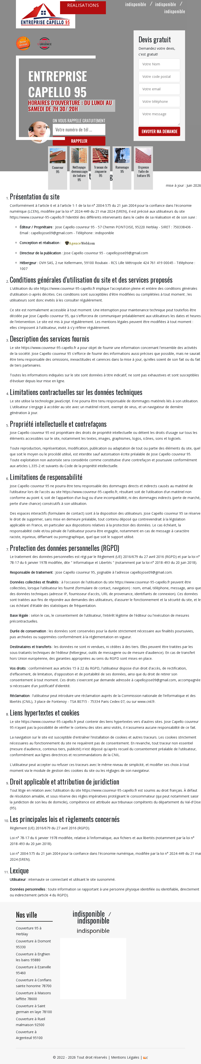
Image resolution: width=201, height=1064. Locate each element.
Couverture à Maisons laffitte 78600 (33, 996)
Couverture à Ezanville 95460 (33, 970)
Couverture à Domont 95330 (33, 944)
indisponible (135, 4)
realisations (83, 5)
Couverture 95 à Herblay (28, 931)
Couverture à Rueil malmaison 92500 (30, 1022)
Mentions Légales (125, 1057)
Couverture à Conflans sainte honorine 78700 (33, 983)
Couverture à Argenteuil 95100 (29, 1034)
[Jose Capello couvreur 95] (45, 14)
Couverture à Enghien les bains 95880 (33, 957)
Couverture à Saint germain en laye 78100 (34, 1009)
